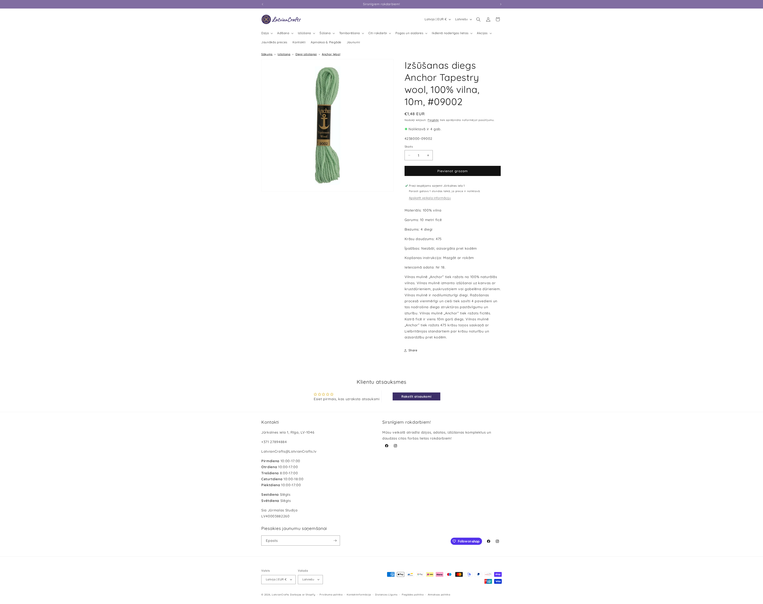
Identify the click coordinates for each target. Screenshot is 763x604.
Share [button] (413, 350)
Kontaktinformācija (359, 594)
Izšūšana (284, 54)
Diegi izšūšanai (306, 54)
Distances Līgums (386, 594)
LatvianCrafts (280, 594)
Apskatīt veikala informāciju (430, 198)
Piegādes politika (412, 594)
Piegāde (433, 120)
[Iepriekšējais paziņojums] (262, 4)
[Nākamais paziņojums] (500, 4)
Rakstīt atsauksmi (416, 396)
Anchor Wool (331, 54)
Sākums (267, 54)
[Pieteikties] (335, 540)
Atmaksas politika (439, 594)
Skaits (409, 147)
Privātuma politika (331, 594)
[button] (267, 33)
